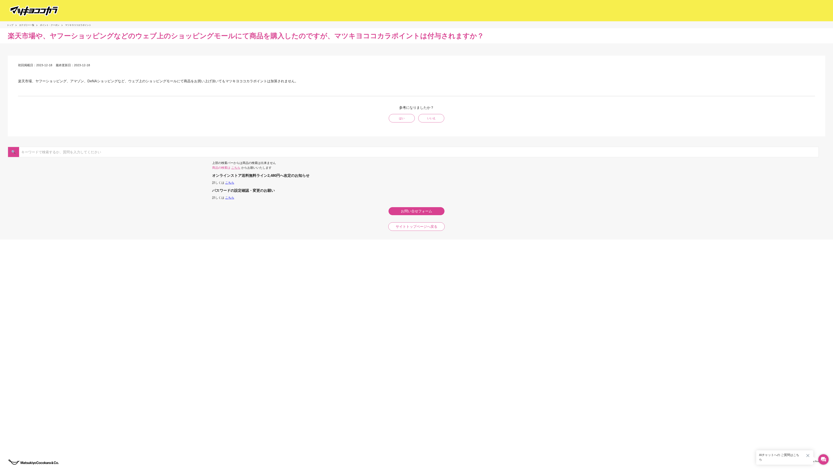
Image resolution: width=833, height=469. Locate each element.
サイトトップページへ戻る (416, 226)
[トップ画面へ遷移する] (30, 10)
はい (402, 118)
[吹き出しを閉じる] (807, 455)
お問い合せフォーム (416, 211)
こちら (235, 167)
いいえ (431, 118)
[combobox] (414, 152)
